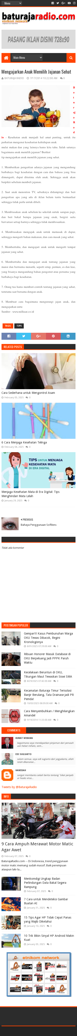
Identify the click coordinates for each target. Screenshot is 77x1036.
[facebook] (53, 3)
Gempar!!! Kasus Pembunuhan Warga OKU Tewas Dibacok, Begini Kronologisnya (48, 637)
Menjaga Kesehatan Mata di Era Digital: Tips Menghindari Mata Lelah (30, 494)
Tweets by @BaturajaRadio (19, 787)
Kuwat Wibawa (24, 738)
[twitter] (58, 3)
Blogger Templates (57, 1031)
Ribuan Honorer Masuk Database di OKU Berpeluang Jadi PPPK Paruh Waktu (47, 658)
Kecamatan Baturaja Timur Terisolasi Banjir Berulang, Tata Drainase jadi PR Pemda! (49, 694)
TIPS (19, 326)
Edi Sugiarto (23, 754)
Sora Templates (32, 1031)
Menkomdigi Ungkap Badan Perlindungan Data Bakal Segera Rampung (45, 883)
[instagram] (74, 3)
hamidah (20, 770)
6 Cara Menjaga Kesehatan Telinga (24, 442)
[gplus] (63, 3)
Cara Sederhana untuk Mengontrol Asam (28, 392)
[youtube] (69, 3)
